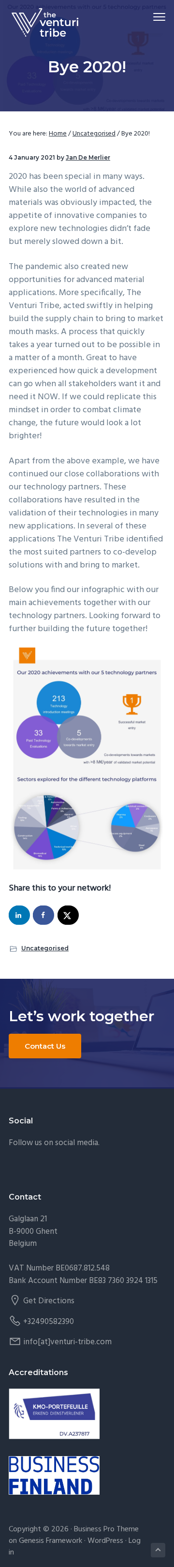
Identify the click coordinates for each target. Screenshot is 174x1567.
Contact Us (45, 1046)
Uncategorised (45, 948)
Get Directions (48, 1301)
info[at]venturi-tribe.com (67, 1342)
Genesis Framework (50, 1541)
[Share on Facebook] (43, 915)
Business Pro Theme (106, 1529)
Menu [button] (148, 16)
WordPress (105, 1541)
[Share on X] (68, 915)
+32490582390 (48, 1321)
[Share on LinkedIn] (19, 915)
